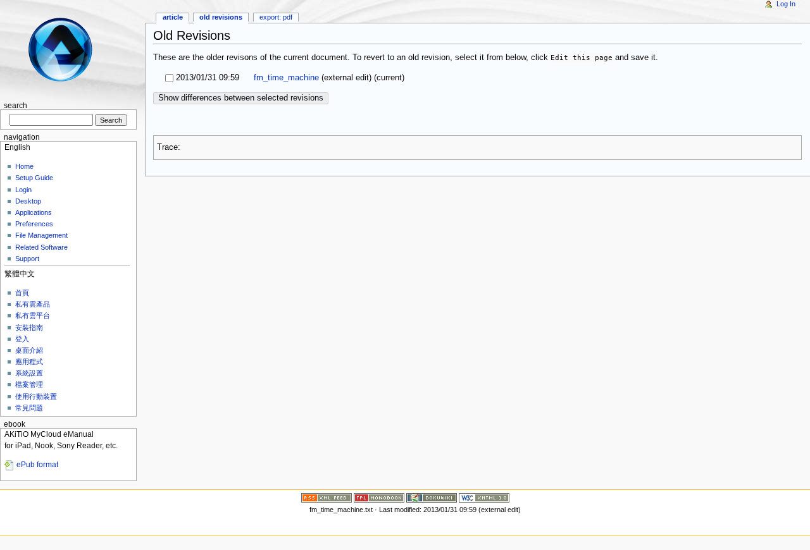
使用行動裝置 (36, 396)
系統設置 (29, 373)
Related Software (41, 247)
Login (23, 189)
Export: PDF (275, 17)
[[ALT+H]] (68, 49)
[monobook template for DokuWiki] (379, 497)
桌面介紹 (29, 350)
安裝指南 (29, 327)
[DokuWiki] (431, 497)
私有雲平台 (32, 315)
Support (27, 258)
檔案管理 (29, 384)
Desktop (28, 201)
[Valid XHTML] (484, 497)
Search (15, 105)
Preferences (34, 224)
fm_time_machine (285, 77)
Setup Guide (34, 177)
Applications (33, 212)
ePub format (37, 464)
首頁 (22, 292)
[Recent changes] (326, 497)
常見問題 (29, 408)
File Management (41, 235)
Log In (785, 4)
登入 (22, 339)
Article (173, 17)
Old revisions (220, 17)
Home (24, 166)
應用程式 (29, 361)
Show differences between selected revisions (240, 98)
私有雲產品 (32, 304)
